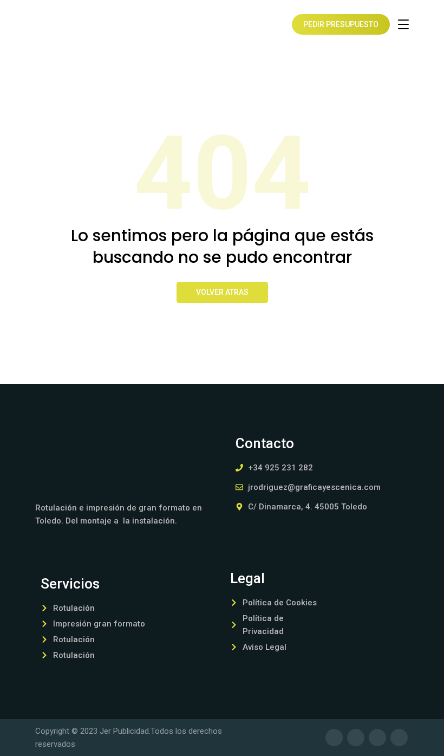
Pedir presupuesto (340, 24)
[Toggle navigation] (403, 24)
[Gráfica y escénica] (70, 24)
